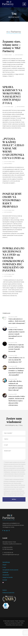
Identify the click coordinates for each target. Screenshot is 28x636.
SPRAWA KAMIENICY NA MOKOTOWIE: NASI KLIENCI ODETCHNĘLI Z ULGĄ (12, 95)
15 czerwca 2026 (12, 366)
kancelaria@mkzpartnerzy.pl (11, 554)
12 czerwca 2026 (12, 379)
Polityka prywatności (8, 592)
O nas (4, 567)
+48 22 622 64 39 (8, 552)
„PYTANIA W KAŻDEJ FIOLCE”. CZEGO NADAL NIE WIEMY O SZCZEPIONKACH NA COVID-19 (13, 148)
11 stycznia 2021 (9, 274)
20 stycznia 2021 (9, 161)
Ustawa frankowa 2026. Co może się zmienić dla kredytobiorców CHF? (16, 360)
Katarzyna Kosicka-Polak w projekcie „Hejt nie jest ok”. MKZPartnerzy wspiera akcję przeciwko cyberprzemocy (16, 401)
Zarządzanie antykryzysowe (10, 570)
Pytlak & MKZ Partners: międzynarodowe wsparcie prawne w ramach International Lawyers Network (16, 334)
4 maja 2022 (8, 54)
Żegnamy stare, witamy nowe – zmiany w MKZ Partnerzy (12, 46)
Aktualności (19, 54)
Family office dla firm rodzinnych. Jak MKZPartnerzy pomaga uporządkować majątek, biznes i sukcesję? (15, 385)
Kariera (5, 590)
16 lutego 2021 (8, 106)
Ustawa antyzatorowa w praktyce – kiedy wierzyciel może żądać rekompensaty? (16, 321)
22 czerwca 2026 (12, 327)
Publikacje (5, 572)
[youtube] (6, 530)
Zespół (4, 565)
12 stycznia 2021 (9, 210)
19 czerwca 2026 (12, 342)
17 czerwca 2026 (12, 355)
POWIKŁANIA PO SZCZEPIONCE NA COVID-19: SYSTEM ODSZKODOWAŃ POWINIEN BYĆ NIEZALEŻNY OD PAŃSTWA (13, 259)
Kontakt (5, 580)
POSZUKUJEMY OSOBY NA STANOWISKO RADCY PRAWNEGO (12, 200)
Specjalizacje (6, 562)
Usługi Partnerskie (8, 577)
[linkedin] (4, 530)
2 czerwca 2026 (12, 394)
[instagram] (9, 530)
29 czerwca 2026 (12, 317)
